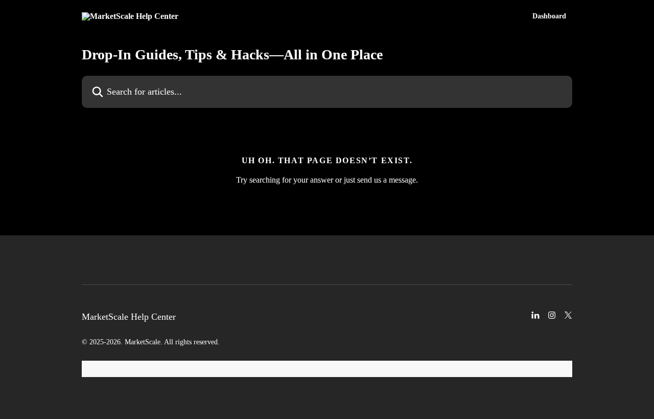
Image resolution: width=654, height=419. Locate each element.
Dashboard (549, 16)
